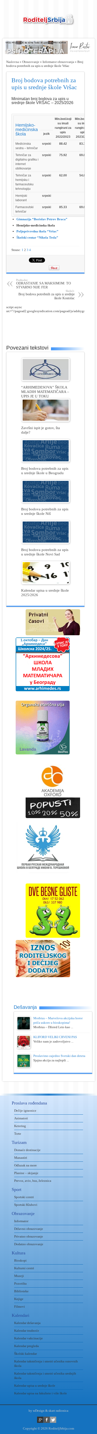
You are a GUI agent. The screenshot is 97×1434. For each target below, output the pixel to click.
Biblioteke (21, 1291)
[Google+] (40, 1420)
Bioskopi (20, 1260)
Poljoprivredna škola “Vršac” (37, 231)
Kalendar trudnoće (26, 1330)
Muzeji (19, 1276)
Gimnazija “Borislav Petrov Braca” (41, 219)
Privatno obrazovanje (28, 1236)
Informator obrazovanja (58, 62)
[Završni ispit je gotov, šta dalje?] (46, 420)
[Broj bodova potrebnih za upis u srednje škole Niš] (46, 502)
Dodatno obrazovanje (28, 1244)
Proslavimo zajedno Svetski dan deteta (59, 1056)
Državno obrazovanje (28, 1229)
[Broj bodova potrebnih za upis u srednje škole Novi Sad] (46, 542)
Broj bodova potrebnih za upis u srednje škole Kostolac (46, 294)
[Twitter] (53, 1420)
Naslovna (12, 62)
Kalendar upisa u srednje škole (34, 1385)
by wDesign (37, 1410)
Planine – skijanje (26, 1173)
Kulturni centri (24, 1268)
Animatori (21, 1118)
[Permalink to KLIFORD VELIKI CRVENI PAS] (23, 1047)
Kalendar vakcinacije (28, 1338)
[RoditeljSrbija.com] (48, 22)
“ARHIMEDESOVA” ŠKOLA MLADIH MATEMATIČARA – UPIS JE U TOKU (45, 391)
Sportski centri (24, 1197)
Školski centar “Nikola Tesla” (37, 237)
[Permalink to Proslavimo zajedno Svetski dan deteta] (23, 1066)
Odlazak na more (25, 1165)
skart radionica (58, 1410)
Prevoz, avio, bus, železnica (32, 1181)
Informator (21, 1221)
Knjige (18, 1299)
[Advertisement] (51, 325)
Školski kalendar (25, 1353)
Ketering (20, 1126)
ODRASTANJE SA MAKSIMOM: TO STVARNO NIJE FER (43, 283)
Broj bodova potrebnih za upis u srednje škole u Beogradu (44, 470)
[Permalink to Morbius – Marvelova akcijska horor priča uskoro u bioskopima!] (23, 1029)
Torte (17, 1133)
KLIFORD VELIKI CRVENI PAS (55, 1037)
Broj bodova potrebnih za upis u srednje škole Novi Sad (44, 552)
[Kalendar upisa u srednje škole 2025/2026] (46, 583)
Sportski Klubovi (25, 1205)
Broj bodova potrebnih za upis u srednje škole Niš (44, 511)
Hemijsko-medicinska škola (26, 130)
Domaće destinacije (27, 1150)
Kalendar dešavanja (27, 1323)
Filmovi (19, 1306)
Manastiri (20, 1157)
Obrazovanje (30, 62)
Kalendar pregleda (26, 1346)
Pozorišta (20, 1283)
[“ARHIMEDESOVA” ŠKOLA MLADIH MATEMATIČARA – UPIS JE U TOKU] (46, 380)
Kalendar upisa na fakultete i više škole (40, 1393)
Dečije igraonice (25, 1110)
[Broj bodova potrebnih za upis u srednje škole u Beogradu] (46, 461)
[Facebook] (47, 1420)
